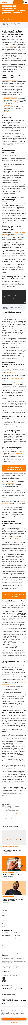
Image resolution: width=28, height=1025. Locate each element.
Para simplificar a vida (10, 23)
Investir (18, 23)
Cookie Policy (14, 1014)
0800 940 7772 (17, 948)
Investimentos (4, 920)
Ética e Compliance (5, 917)
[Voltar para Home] (4, 2)
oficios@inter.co (17, 952)
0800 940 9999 (5, 955)
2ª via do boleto (17, 932)
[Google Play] (19, 988)
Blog (3, 23)
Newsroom (4, 926)
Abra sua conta (18, 2)
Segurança (4, 940)
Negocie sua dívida (18, 937)
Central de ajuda (5, 932)
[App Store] (7, 988)
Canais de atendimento (6, 935)
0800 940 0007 (5, 952)
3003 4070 (4, 948)
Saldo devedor (17, 935)
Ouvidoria (4, 937)
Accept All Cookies (14, 1019)
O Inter (3, 912)
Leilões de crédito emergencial (17, 941)
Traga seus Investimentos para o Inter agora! (14, 595)
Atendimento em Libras (9, 994)
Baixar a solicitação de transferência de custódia (14, 468)
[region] (14, 1016)
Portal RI (3, 915)
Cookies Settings (14, 1022)
